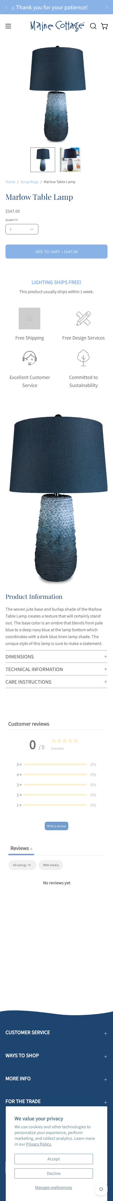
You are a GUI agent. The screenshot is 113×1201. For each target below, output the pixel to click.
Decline (54, 1173)
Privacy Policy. (39, 1144)
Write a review (56, 826)
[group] (56, 7)
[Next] (106, 7)
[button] (93, 26)
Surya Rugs (29, 181)
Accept (53, 1159)
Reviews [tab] (21, 848)
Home (10, 181)
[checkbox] (51, 865)
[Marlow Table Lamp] (42, 159)
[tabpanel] (56, 901)
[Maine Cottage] (56, 25)
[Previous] (6, 7)
